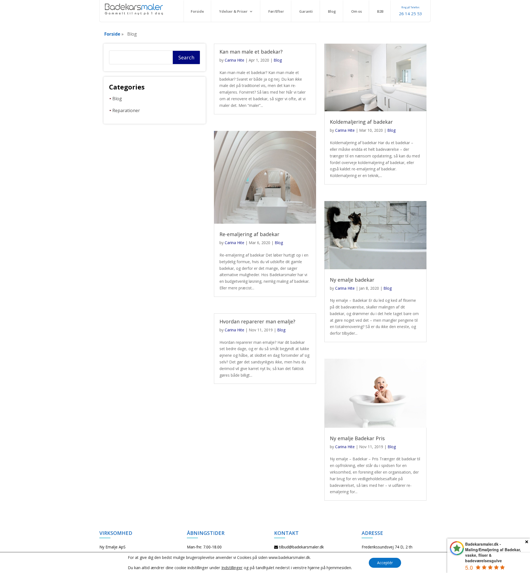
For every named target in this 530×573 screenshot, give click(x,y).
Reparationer (126, 110)
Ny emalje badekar (352, 279)
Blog (332, 11)
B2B (380, 11)
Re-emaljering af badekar (249, 234)
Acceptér (385, 562)
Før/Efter (276, 11)
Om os (356, 11)
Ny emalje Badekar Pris (357, 438)
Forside (197, 11)
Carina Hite (234, 60)
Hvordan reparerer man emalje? (257, 321)
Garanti (306, 11)
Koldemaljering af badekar (361, 121)
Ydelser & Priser (233, 11)
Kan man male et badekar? (251, 51)
